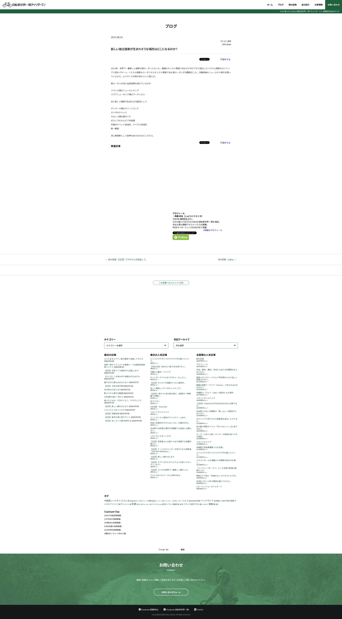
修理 (193, 501)
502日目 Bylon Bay (158, 407)
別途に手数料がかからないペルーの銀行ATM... (169, 423)
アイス (114, 504)
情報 (211, 504)
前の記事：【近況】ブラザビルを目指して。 (127, 259)
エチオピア (205, 504)
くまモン (175, 501)
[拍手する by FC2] (225, 59)
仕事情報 (319, 4)
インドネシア (207, 500)
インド (159, 501)
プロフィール (202, 364)
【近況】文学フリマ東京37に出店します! (121, 371)
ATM (142, 504)
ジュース (145, 501)
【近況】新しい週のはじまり (116, 406)
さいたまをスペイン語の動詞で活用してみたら (123, 359)
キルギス (146, 504)
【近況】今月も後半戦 (113, 386)
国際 (229, 41)
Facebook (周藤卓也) (149, 609)
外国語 (174, 504)
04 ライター (155, 401)
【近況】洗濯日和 (111, 413)
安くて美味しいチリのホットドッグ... (165, 388)
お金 (160, 504)
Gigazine (133, 501)
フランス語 (188, 504)
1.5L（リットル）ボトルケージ (209, 487)
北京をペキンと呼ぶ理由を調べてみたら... (213, 481)
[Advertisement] (171, 178)
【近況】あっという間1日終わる (117, 421)
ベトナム (155, 504)
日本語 (197, 501)
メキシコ (118, 500)
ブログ (280, 4)
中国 (223, 501)
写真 (133, 504)
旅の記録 (293, 4)
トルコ (185, 500)
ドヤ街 (139, 501)
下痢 (118, 504)
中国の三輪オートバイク (160, 372)
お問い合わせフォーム (171, 592)
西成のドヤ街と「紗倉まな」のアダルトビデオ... (216, 476)
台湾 (181, 504)
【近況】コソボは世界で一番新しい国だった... (169, 470)
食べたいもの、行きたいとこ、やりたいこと (123, 400)
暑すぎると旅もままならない (116, 382)
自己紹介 (306, 4)
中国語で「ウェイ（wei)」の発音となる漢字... (215, 393)
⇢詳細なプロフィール (212, 230)
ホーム (270, 4)
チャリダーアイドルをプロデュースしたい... (168, 377)
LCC (125, 501)
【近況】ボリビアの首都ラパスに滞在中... (167, 383)
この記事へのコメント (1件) (171, 283)
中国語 (107, 500)
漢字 (216, 504)
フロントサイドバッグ (159, 412)
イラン (169, 504)
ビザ (112, 501)
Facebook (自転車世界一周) (177, 609)
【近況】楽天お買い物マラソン (117, 417)
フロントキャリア (203, 442)
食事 (150, 501)
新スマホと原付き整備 (113, 393)
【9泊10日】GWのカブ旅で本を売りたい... (168, 367)
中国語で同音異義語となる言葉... (210, 447)
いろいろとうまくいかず (114, 410)
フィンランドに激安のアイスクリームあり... (168, 418)
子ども (196, 504)
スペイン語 (127, 504)
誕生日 (154, 501)
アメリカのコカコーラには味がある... (165, 475)
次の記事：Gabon (226, 259)
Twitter (200, 609)
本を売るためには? (112, 390)
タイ (180, 501)
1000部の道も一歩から (113, 397)
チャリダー (168, 501)
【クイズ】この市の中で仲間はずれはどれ (122, 376)
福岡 (190, 501)
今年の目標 (229, 501)
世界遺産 (217, 501)
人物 (162, 501)
